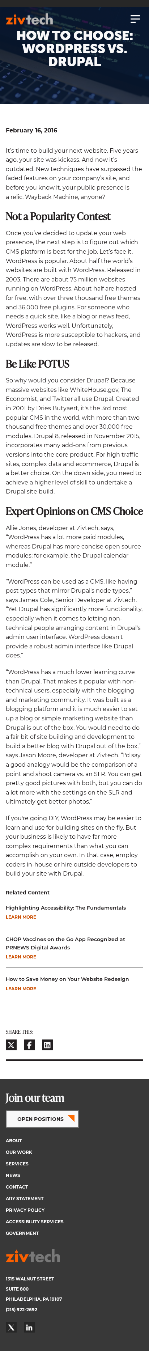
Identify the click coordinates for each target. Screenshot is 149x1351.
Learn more (21, 917)
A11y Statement (24, 1198)
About (14, 1140)
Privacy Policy (25, 1210)
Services (17, 1163)
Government (22, 1233)
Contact (17, 1187)
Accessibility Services (35, 1221)
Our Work (19, 1152)
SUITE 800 (17, 1289)
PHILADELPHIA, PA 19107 (34, 1299)
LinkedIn (29, 1327)
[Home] (29, 19)
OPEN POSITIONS (40, 1119)
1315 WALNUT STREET (30, 1279)
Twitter (11, 1327)
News (13, 1175)
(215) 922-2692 (21, 1309)
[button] (11, 1044)
